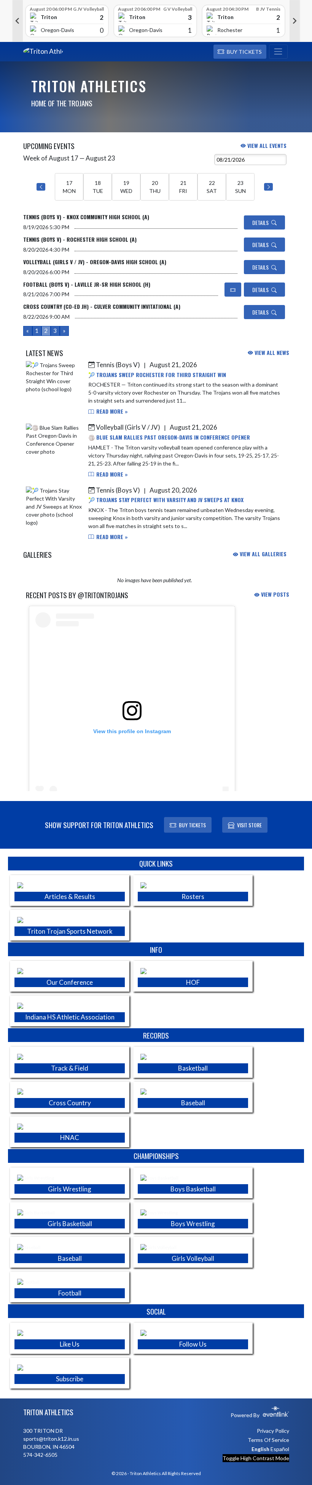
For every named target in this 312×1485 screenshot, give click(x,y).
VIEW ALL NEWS (271, 352)
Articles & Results (70, 897)
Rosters (192, 897)
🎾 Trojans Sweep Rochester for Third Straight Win (157, 375)
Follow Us (193, 1344)
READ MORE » (111, 411)
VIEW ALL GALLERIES (262, 554)
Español (280, 1449)
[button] (239, 52)
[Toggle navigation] (278, 52)
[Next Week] (268, 187)
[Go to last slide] (17, 21)
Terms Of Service (268, 1440)
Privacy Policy (273, 1430)
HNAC (69, 1137)
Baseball (193, 1103)
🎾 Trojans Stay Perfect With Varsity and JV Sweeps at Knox (166, 500)
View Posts (274, 594)
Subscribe (69, 1379)
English (260, 1449)
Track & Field (69, 1068)
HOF (193, 982)
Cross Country (70, 1103)
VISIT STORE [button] (249, 825)
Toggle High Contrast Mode (256, 1458)
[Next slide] (295, 21)
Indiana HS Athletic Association (70, 1017)
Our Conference (69, 982)
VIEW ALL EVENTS (266, 145)
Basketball (193, 1068)
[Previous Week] (41, 187)
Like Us (70, 1344)
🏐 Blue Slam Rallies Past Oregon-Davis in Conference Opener (169, 437)
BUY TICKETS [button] (192, 825)
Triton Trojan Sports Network (70, 931)
